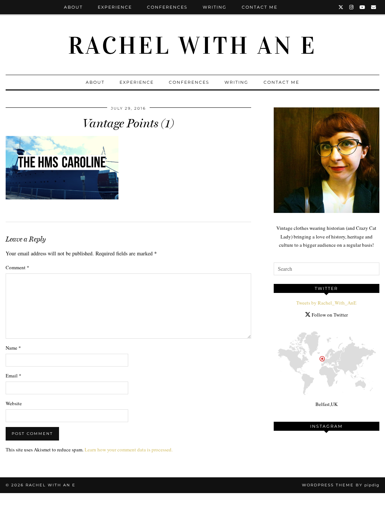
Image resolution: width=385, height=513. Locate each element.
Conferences (167, 7)
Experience (115, 7)
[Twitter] (341, 7)
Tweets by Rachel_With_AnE (326, 302)
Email (13, 375)
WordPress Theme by (340, 485)
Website (14, 403)
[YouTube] (362, 7)
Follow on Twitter (329, 314)
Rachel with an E (192, 45)
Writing (215, 7)
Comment (17, 267)
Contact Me (259, 7)
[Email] (374, 7)
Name (13, 347)
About (73, 7)
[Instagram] (351, 7)
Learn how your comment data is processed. (129, 449)
